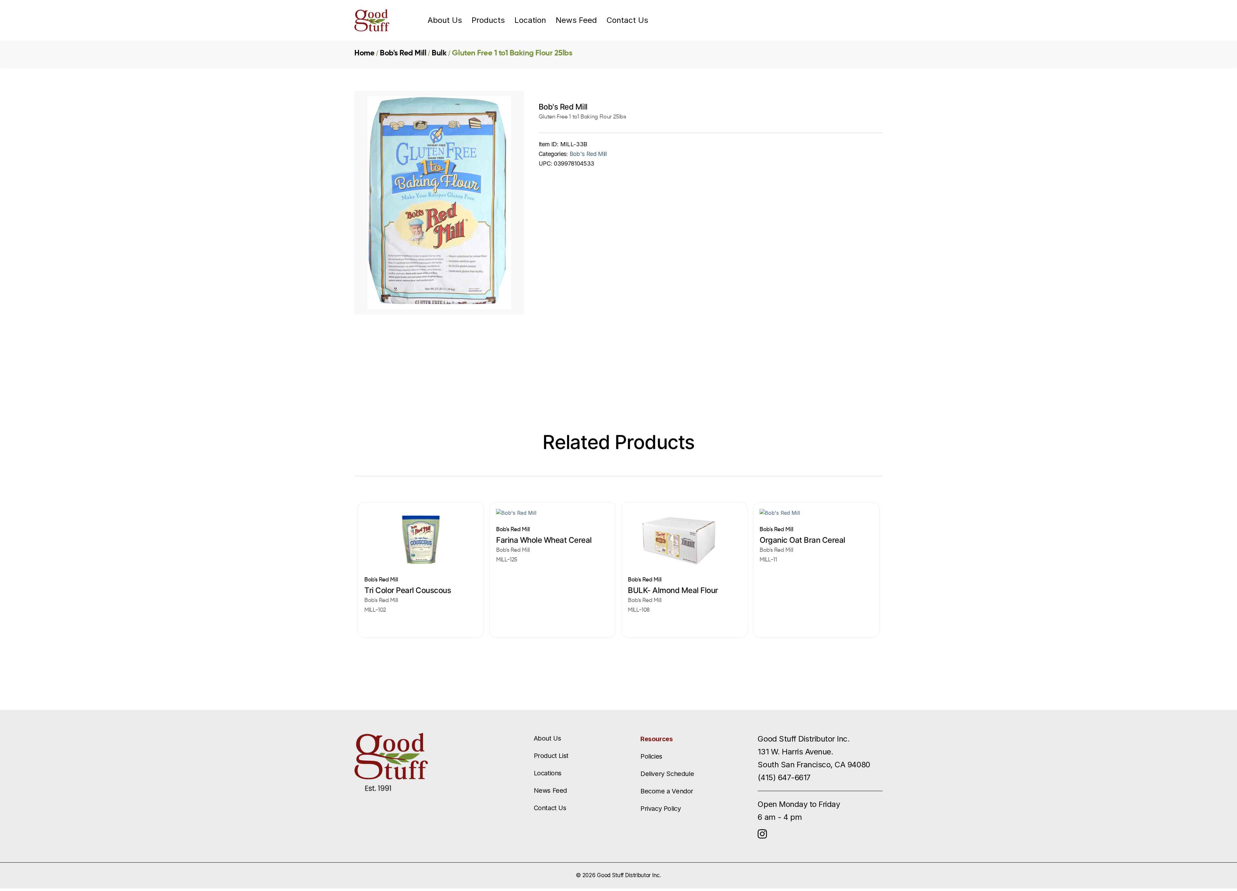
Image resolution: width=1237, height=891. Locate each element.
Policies (651, 756)
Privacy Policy (660, 808)
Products (488, 20)
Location (530, 20)
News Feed (576, 20)
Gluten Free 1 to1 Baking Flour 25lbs (512, 53)
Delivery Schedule (667, 774)
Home (364, 53)
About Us (444, 20)
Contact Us (627, 20)
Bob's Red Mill (403, 53)
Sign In (841, 20)
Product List (551, 756)
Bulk (439, 53)
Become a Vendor (666, 791)
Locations (547, 773)
